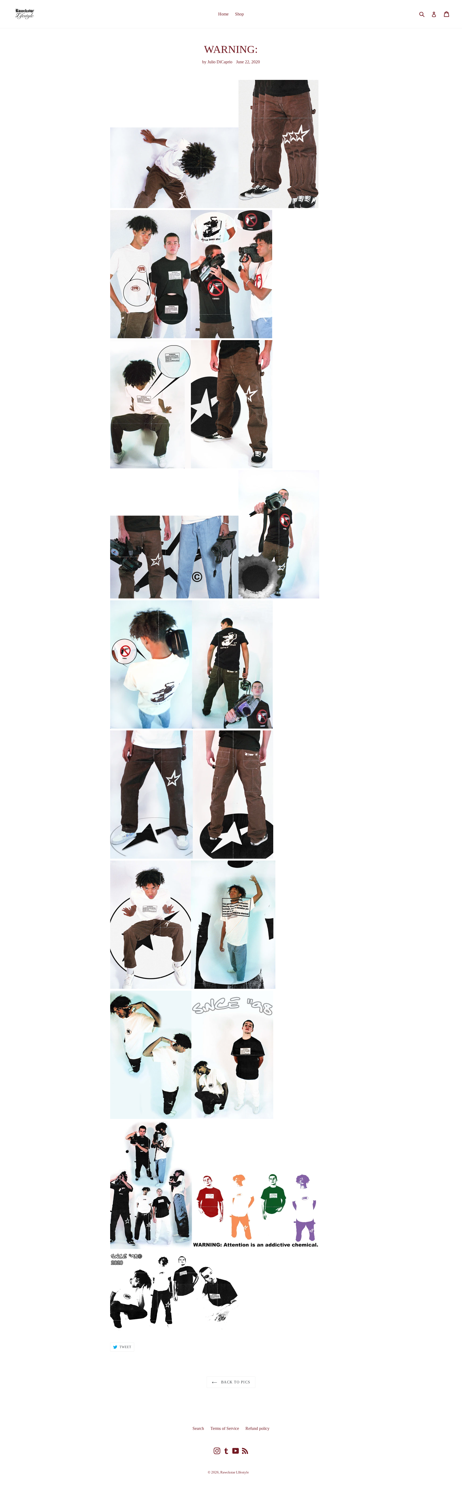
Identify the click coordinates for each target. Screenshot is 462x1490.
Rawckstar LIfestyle (234, 1472)
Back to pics (235, 1382)
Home (223, 14)
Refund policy (257, 1428)
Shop (239, 14)
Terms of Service (224, 1428)
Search (198, 1428)
